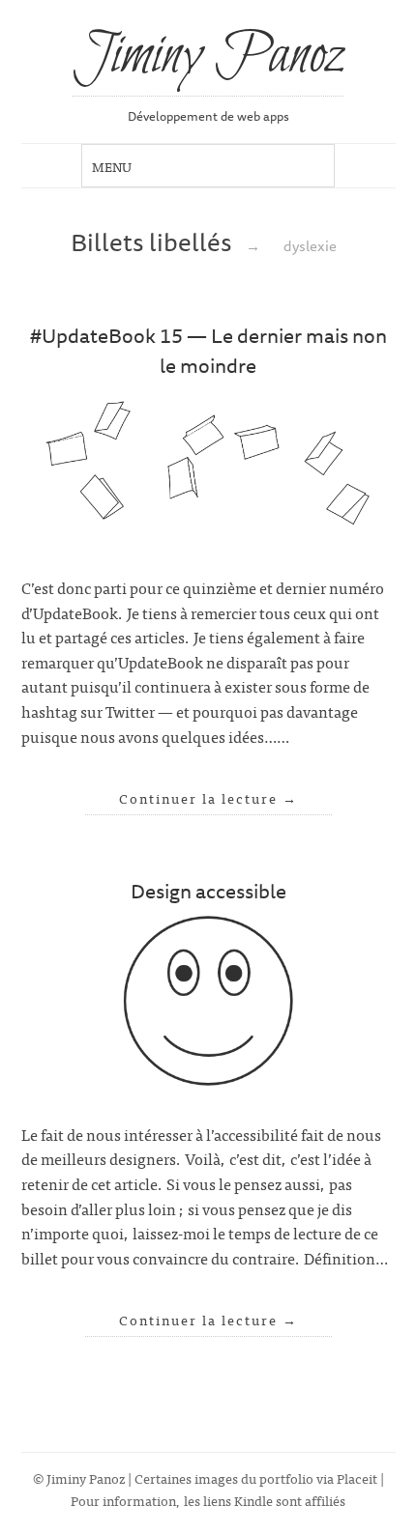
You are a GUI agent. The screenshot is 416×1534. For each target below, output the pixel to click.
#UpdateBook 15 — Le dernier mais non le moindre (208, 350)
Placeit (357, 1477)
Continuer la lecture (208, 798)
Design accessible (208, 890)
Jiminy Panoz (208, 57)
